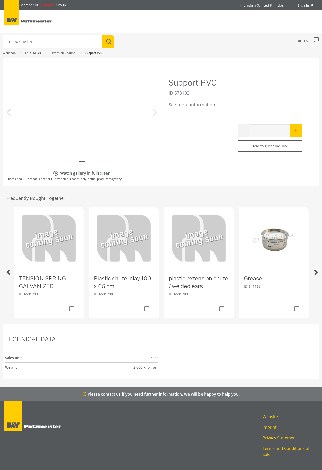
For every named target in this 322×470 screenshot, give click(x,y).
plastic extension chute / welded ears (198, 282)
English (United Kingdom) (265, 5)
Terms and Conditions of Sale (286, 451)
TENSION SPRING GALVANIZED (42, 282)
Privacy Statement (280, 438)
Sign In (304, 5)
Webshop (9, 53)
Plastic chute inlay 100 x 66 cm (122, 282)
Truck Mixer (33, 53)
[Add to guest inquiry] (71, 308)
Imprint (270, 427)
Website (270, 416)
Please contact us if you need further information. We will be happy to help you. (163, 394)
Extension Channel (63, 53)
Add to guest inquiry (270, 146)
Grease (253, 278)
